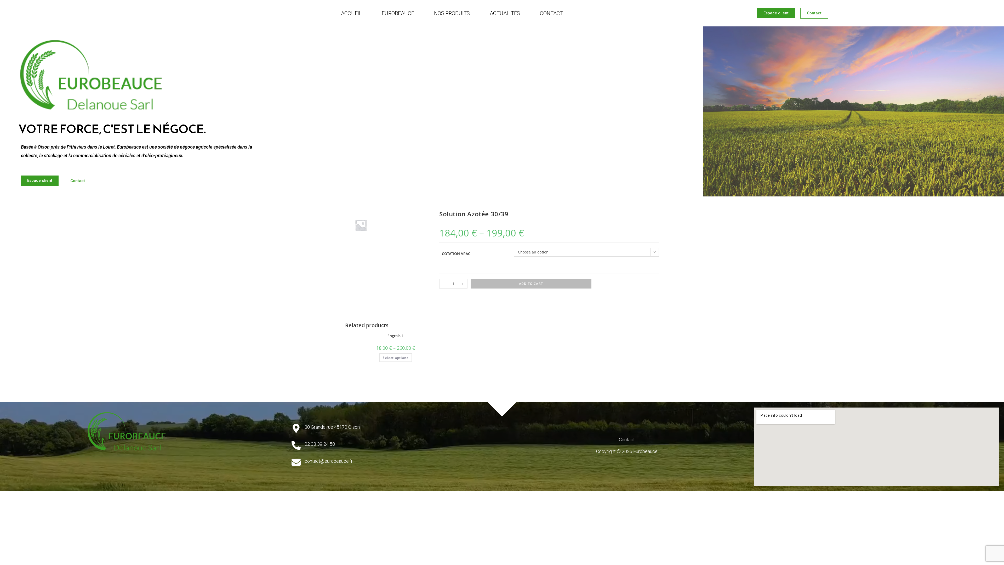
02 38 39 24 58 (320, 444)
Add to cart (531, 283)
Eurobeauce (398, 13)
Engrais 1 (395, 335)
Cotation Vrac (456, 253)
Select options (395, 357)
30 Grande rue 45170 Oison (332, 427)
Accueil (351, 13)
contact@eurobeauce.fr (329, 461)
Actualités (505, 13)
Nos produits (452, 13)
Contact (551, 13)
